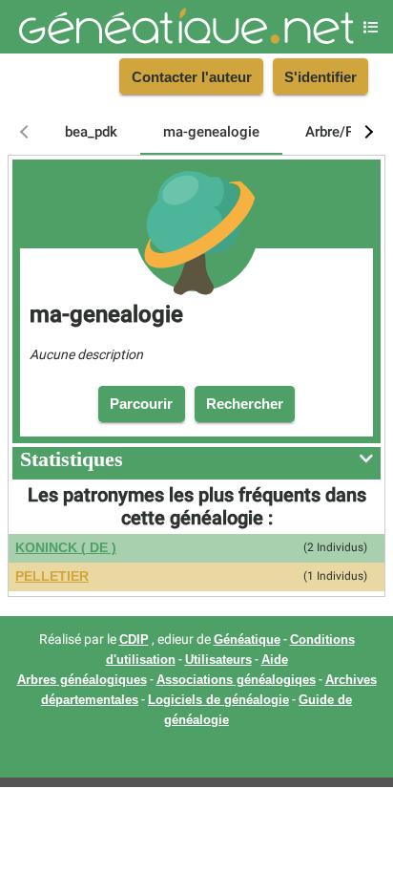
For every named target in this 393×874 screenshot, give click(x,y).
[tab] (91, 132)
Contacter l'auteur (192, 77)
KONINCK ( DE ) (65, 548)
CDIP (134, 640)
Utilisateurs (218, 660)
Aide (274, 660)
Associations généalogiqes (236, 680)
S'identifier (320, 77)
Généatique (247, 640)
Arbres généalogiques (82, 680)
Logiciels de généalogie (218, 700)
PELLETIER (52, 576)
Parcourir (141, 403)
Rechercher (244, 403)
